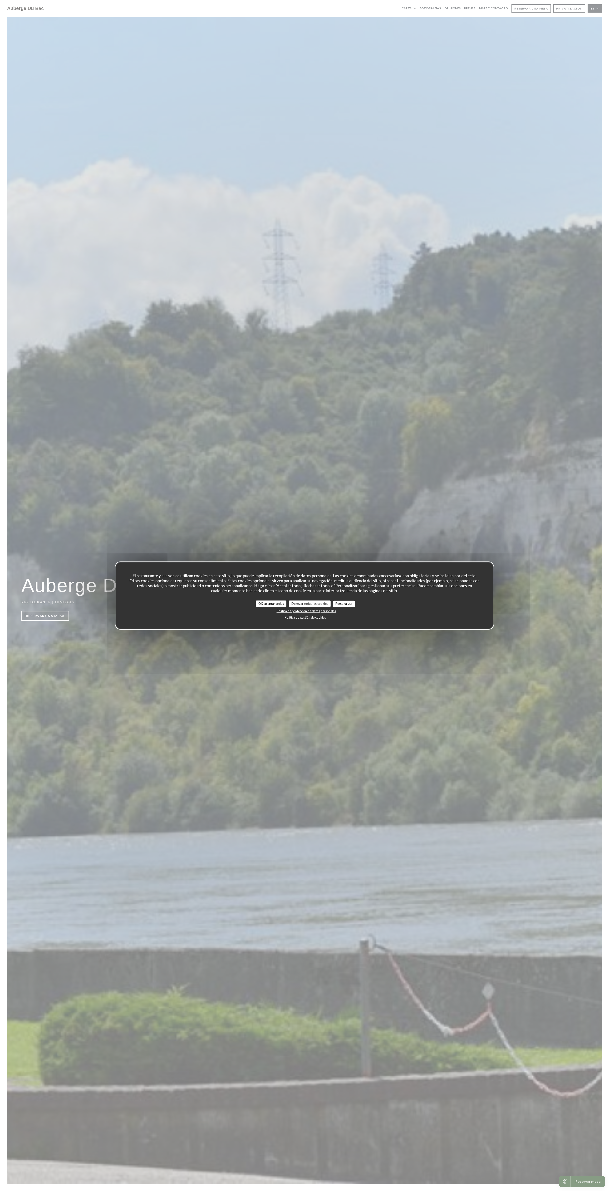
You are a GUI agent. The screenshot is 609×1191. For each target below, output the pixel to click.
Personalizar (344, 603)
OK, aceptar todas (271, 603)
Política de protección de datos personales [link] (306, 611)
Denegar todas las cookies (309, 603)
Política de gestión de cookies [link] (305, 617)
